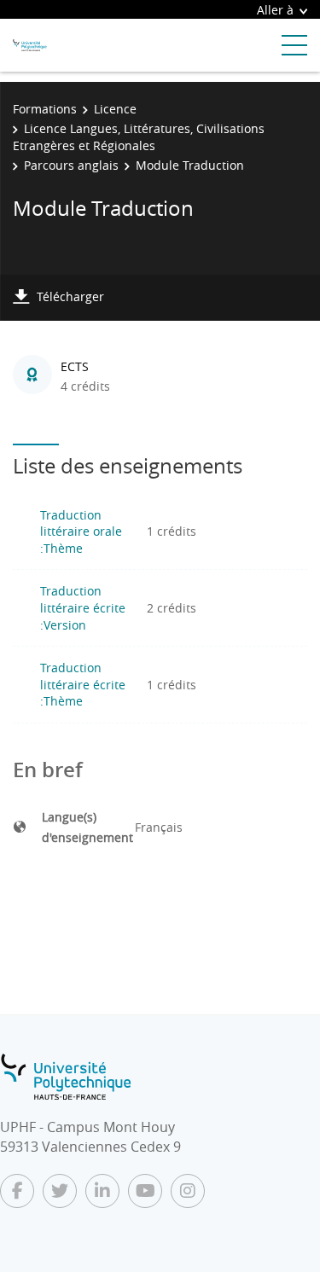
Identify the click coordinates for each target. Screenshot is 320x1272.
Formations (45, 109)
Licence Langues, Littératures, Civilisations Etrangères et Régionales (139, 137)
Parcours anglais (71, 165)
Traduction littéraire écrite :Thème (82, 684)
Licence (115, 109)
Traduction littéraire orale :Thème (81, 531)
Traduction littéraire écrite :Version (82, 607)
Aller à (275, 10)
